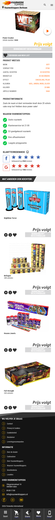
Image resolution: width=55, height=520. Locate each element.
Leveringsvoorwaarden (15, 442)
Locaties (10, 474)
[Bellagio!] (27, 259)
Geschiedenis (12, 470)
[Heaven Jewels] (27, 316)
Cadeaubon (11, 456)
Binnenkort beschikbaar (27, 49)
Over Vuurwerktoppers (15, 461)
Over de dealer (12, 452)
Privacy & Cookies (13, 428)
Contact (10, 424)
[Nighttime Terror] (27, 201)
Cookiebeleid (12, 433)
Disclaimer (11, 437)
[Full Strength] (27, 374)
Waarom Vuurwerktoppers (16, 465)
